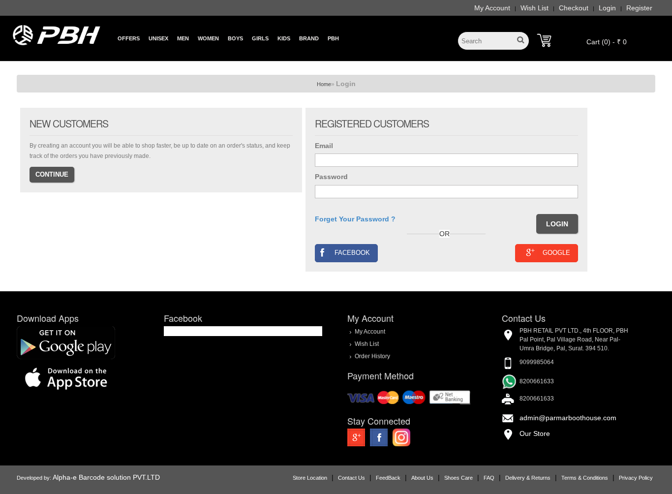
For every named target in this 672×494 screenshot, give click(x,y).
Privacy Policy (636, 478)
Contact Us (351, 478)
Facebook (352, 252)
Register (639, 8)
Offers (129, 38)
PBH (333, 38)
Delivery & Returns (527, 478)
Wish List (534, 8)
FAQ (489, 478)
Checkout (573, 8)
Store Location (310, 478)
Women (208, 38)
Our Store (534, 433)
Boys (235, 38)
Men (183, 38)
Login (607, 8)
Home (324, 84)
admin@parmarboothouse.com (567, 418)
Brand (309, 38)
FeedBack (388, 478)
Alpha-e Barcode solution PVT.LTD (106, 477)
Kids (283, 38)
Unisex (158, 38)
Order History (372, 356)
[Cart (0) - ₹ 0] (544, 40)
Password (331, 177)
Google (556, 252)
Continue (51, 174)
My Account (492, 8)
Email (324, 146)
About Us (422, 478)
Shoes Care (458, 478)
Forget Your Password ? (355, 219)
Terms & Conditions (584, 478)
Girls (260, 38)
